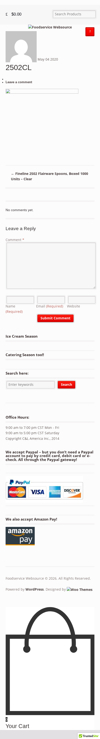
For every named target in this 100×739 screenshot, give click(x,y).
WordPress (34, 589)
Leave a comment (19, 82)
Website (73, 306)
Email (49, 306)
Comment (15, 239)
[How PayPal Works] (44, 500)
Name (14, 309)
